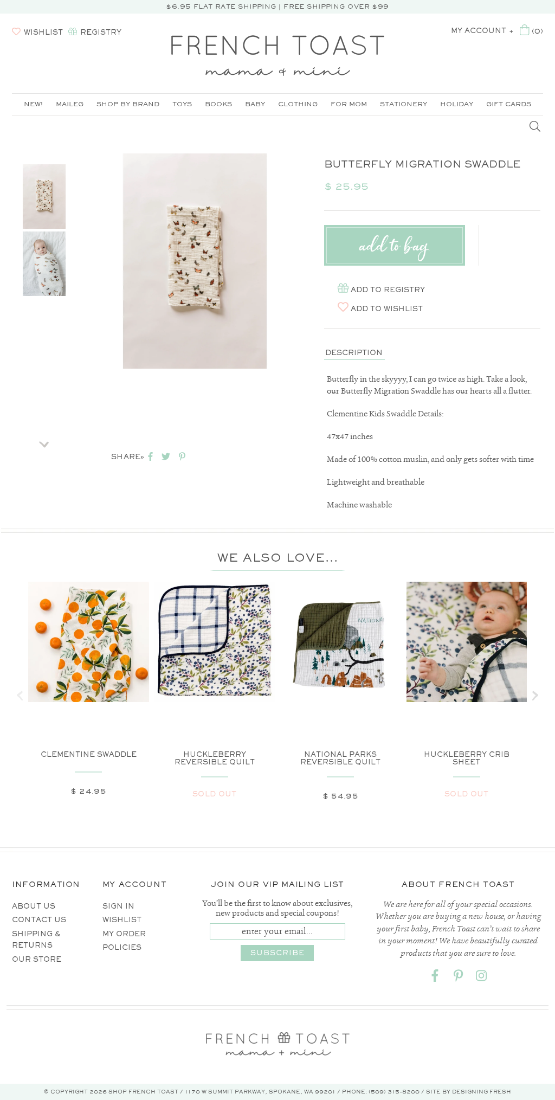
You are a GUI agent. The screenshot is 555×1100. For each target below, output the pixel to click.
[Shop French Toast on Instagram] (481, 978)
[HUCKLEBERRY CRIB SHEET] (466, 642)
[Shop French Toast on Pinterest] (458, 978)
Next (44, 441)
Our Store (36, 959)
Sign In (118, 906)
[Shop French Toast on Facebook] (435, 978)
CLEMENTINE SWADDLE (89, 754)
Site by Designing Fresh (468, 1092)
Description (354, 353)
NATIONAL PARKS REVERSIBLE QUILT (340, 758)
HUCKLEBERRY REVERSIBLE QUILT (215, 758)
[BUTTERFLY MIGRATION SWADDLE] (44, 196)
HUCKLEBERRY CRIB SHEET (466, 758)
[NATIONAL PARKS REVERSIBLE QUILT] (340, 642)
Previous (44, 151)
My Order (124, 934)
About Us (33, 906)
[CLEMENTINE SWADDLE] (88, 642)
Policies (121, 947)
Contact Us (39, 920)
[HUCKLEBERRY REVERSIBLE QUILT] (214, 642)
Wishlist (121, 920)
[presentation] (20, 695)
